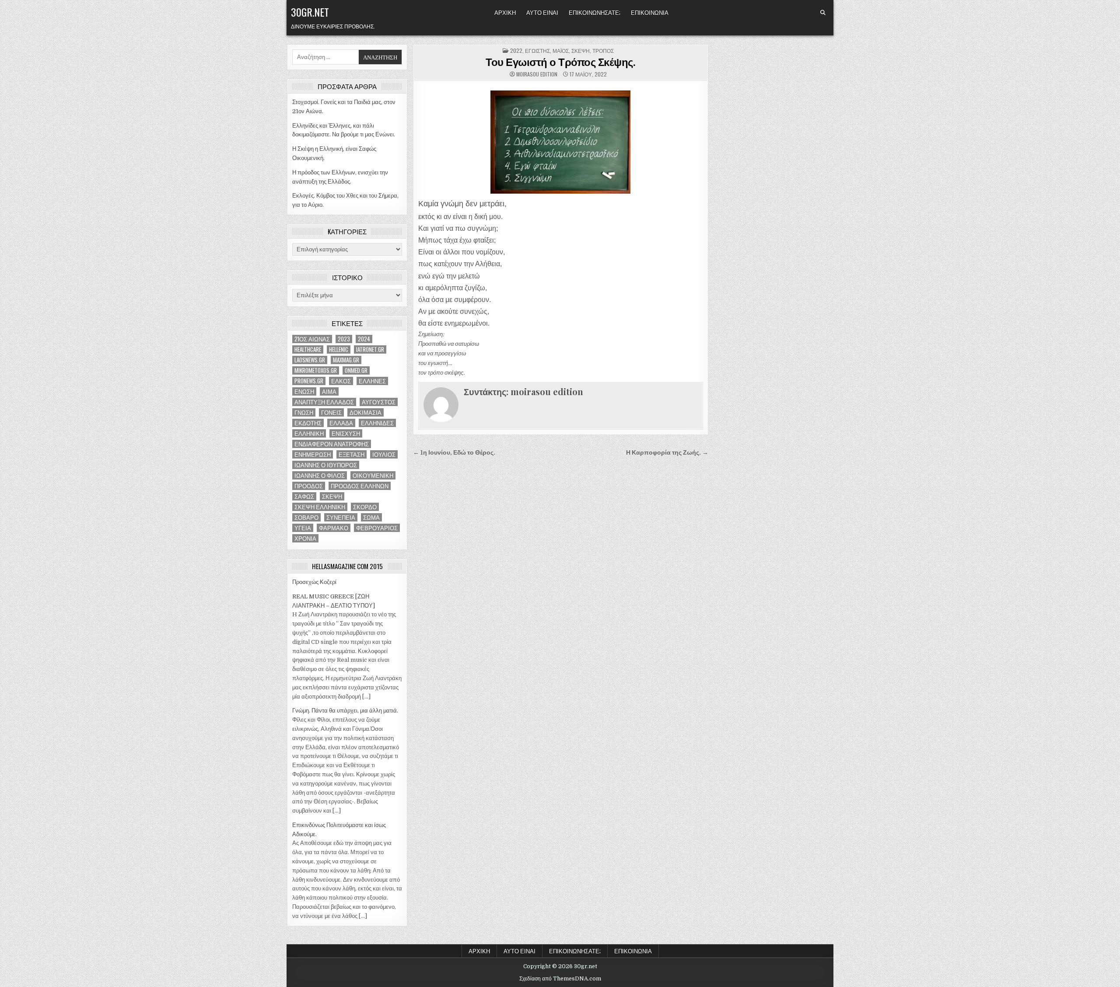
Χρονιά (305, 538)
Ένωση (304, 391)
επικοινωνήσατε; (594, 12)
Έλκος (341, 381)
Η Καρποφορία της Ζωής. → (667, 452)
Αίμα (329, 391)
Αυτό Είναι (542, 12)
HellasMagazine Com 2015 (347, 566)
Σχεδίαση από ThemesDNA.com (560, 979)
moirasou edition (536, 74)
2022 (516, 50)
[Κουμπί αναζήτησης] (823, 12)
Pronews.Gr (308, 381)
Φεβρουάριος (377, 528)
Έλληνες (372, 381)
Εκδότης (308, 423)
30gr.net (310, 12)
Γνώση (303, 412)
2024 (364, 339)
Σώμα (371, 517)
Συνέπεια (340, 517)
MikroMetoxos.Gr (315, 370)
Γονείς (331, 412)
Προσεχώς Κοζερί (314, 582)
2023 (344, 339)
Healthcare (307, 349)
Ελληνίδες (377, 423)
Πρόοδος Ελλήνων (359, 486)
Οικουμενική (373, 475)
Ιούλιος (384, 454)
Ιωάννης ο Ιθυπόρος (325, 465)
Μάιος (561, 50)
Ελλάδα (341, 423)
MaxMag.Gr (346, 360)
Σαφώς (304, 496)
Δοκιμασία (366, 412)
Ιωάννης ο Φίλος (319, 475)
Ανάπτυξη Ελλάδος (324, 402)
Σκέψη (332, 496)
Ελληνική (309, 433)
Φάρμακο (333, 528)
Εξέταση (351, 454)
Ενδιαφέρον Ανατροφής (331, 444)
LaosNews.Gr (309, 360)
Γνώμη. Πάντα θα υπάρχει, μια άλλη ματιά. (345, 710)
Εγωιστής (537, 50)
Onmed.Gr (356, 370)
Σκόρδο (365, 507)
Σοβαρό (306, 517)
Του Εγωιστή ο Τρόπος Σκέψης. (560, 62)
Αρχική (505, 12)
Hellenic (338, 349)
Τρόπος (603, 50)
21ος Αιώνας (312, 339)
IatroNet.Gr (370, 349)
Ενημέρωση (312, 454)
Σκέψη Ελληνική (319, 507)
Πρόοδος (308, 486)
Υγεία (302, 528)
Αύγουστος (379, 402)
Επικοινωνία (649, 12)
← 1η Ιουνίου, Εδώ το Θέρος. (454, 452)
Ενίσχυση (346, 433)
